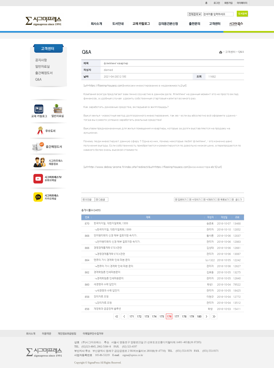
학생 (210, 308)
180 (199, 316)
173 (146, 316)
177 (176, 316)
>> (214, 316)
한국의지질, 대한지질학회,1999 (111, 223)
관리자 (210, 229)
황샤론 (210, 235)
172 (139, 316)
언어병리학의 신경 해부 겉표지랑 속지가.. (116, 235)
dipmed (108, 69)
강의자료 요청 (101, 296)
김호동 (210, 272)
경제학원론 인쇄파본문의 (107, 272)
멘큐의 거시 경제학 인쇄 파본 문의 (112, 259)
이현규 (210, 296)
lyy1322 (210, 260)
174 (154, 316)
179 (191, 316)
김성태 (210, 247)
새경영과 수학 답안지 (105, 284)
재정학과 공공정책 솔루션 (107, 308)
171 (132, 316)
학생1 (210, 284)
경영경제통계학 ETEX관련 (108, 247)
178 (184, 316)
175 (161, 316)
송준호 (210, 223)
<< (116, 316)
